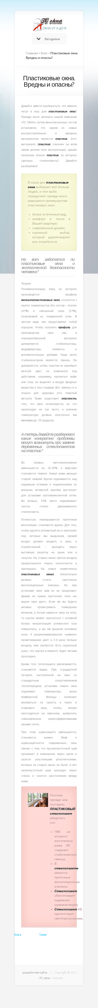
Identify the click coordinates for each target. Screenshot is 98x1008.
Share (17, 934)
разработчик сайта (35, 972)
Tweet (42, 934)
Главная (32, 53)
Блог (44, 53)
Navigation (52, 38)
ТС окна (44, 978)
